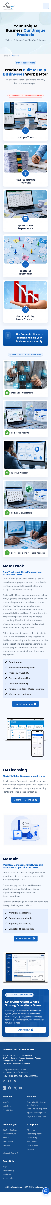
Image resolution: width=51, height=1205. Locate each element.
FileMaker (6, 1145)
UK (9, 1081)
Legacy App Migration (36, 1116)
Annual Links (8, 1178)
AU (15, 1081)
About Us (31, 1130)
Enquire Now (24, 1029)
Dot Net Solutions (10, 1130)
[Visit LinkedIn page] (4, 1088)
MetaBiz (6, 1102)
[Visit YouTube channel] (20, 1088)
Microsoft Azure (9, 1134)
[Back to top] (46, 1199)
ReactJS (6, 1137)
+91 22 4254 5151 (15, 1076)
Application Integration (36, 1112)
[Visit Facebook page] (9, 1088)
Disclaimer (7, 1174)
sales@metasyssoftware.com (15, 1072)
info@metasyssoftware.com (14, 1069)
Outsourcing (32, 1137)
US (4, 1081)
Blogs (5, 1166)
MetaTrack (7, 1106)
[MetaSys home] (10, 6)
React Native (8, 1141)
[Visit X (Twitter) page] (15, 1088)
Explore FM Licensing (24, 799)
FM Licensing (8, 1110)
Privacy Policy (8, 1170)
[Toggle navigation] (46, 6)
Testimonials (32, 1141)
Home (5, 56)
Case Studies (32, 1145)
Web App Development (37, 1108)
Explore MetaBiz (24, 938)
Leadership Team (34, 1134)
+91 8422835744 (31, 1076)
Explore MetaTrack (24, 704)
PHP (4, 1149)
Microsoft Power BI (10, 1153)
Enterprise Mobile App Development (36, 1103)
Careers (30, 1149)
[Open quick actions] (45, 1191)
